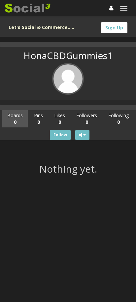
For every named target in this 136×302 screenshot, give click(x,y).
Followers (86, 118)
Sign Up (114, 27)
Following (118, 118)
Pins (38, 118)
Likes (59, 118)
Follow (60, 135)
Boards (15, 118)
